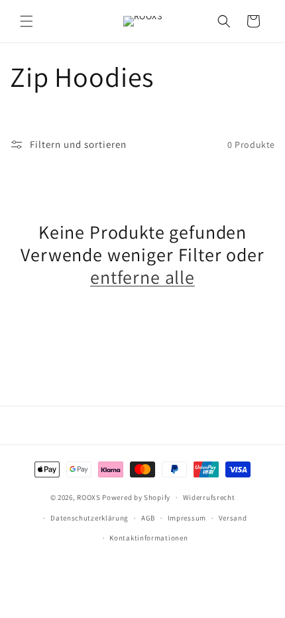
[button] (26, 21)
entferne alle (142, 277)
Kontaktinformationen (148, 537)
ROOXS (89, 497)
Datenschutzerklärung (89, 518)
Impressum (187, 518)
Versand (233, 518)
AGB (148, 518)
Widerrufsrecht (209, 497)
